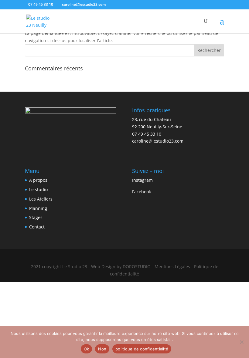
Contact (37, 227)
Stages (36, 217)
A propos (38, 180)
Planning (38, 208)
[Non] (241, 342)
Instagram (142, 180)
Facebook (141, 191)
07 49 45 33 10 (40, 4)
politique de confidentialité (141, 348)
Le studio (38, 189)
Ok (86, 348)
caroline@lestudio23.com (157, 141)
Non (102, 348)
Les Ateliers (41, 199)
